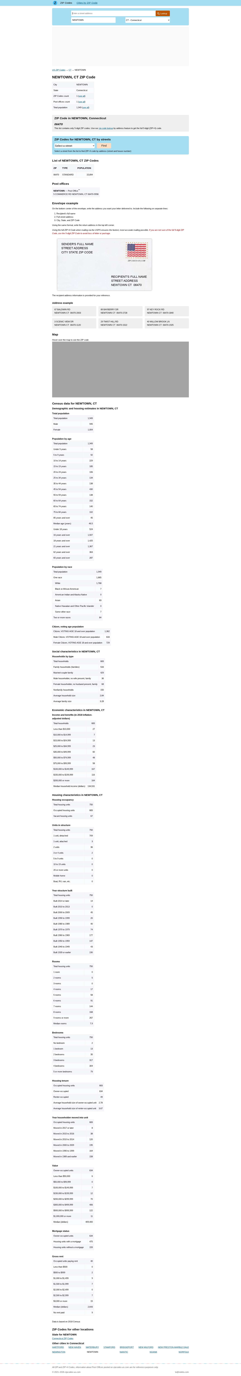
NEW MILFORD (145, 1347)
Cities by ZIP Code (87, 3)
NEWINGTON (58, 1352)
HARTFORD (58, 1347)
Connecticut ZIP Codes (62, 1338)
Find (104, 145)
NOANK (153, 1352)
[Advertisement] (120, 46)
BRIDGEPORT (127, 1347)
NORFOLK (184, 1352)
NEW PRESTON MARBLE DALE (173, 1347)
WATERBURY (92, 1347)
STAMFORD (109, 1347)
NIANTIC (124, 1352)
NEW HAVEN (74, 1347)
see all (82, 96)
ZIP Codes (66, 3)
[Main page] (55, 3)
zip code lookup (106, 128)
